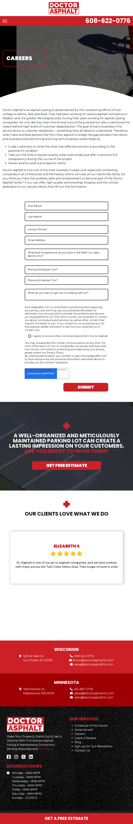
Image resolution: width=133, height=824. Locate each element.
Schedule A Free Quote (91, 725)
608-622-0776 (107, 20)
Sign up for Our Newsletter (94, 746)
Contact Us (82, 750)
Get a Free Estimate (66, 818)
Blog (78, 742)
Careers (80, 734)
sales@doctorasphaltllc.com (93, 664)
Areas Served (84, 729)
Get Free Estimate (66, 465)
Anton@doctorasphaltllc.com (93, 660)
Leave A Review (85, 738)
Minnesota (45, 749)
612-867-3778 (83, 689)
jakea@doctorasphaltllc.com (94, 693)
